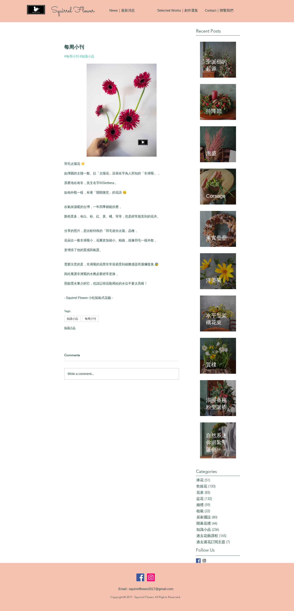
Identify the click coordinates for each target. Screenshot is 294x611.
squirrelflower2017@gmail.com (151, 589)
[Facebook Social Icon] (140, 577)
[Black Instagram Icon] (204, 560)
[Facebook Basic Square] (198, 560)
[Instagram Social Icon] (151, 577)
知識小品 (72, 318)
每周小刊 (90, 318)
